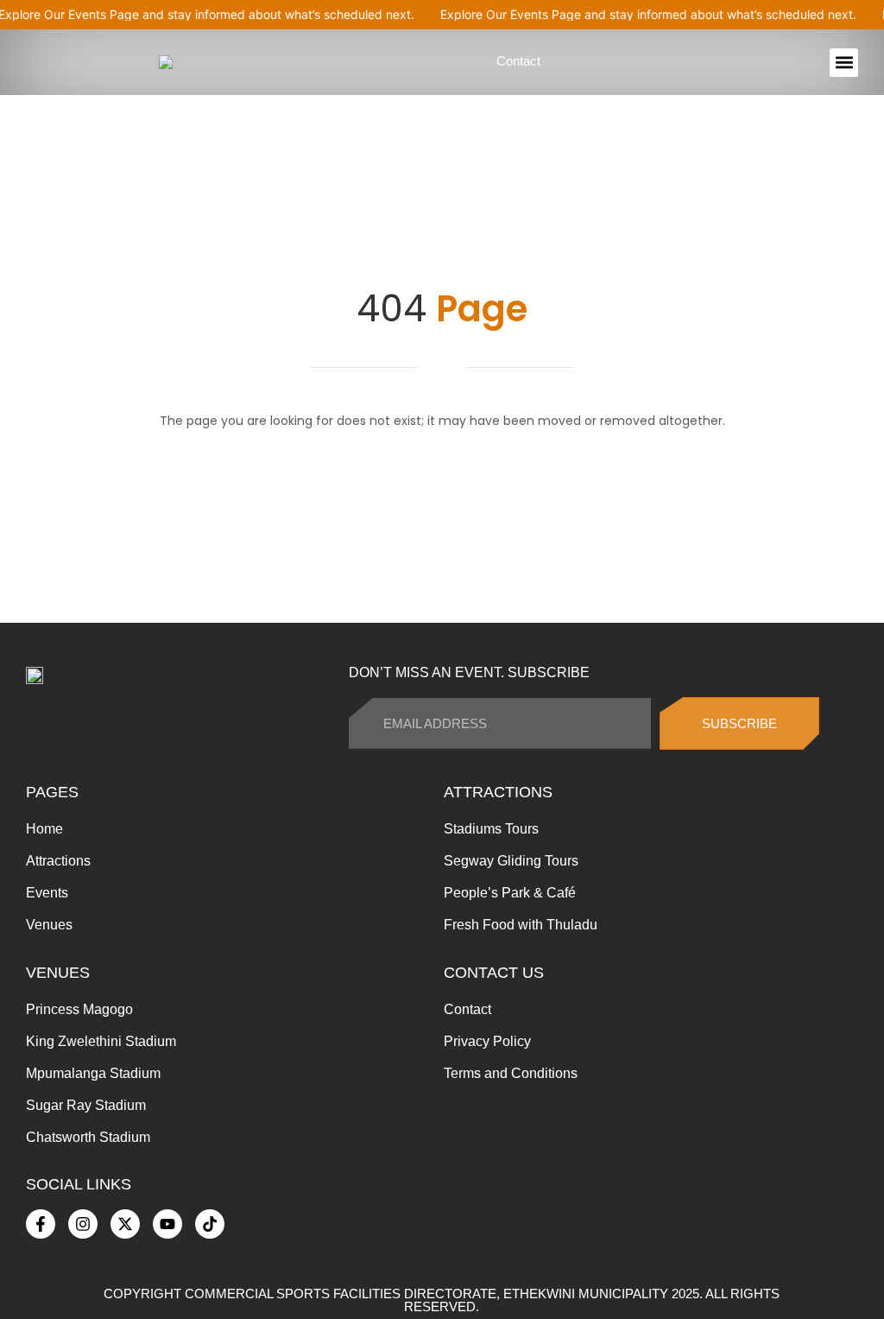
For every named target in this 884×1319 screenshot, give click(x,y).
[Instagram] (83, 1224)
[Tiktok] (209, 1224)
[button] (844, 62)
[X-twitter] (125, 1224)
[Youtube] (167, 1224)
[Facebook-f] (40, 1224)
